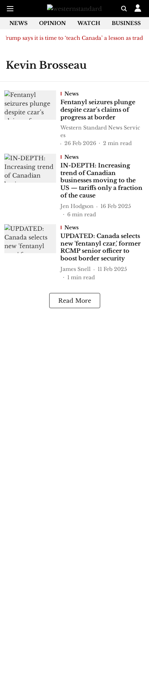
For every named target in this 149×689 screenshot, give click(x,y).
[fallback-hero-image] (32, 119)
